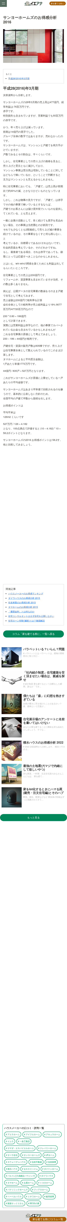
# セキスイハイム (30, 1168)
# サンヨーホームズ (31, 1155)
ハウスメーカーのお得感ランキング (25, 593)
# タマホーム (12, 1182)
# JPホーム (49, 1155)
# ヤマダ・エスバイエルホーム (20, 1148)
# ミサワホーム (33, 1196)
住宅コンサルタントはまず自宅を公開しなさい (31, 616)
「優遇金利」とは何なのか (21, 611)
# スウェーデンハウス (16, 1161)
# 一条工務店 (24, 1141)
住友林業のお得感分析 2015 (22, 602)
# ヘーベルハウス (14, 1196)
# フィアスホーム (40, 1189)
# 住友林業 (51, 1161)
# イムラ (10, 1141)
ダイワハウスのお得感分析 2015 (24, 598)
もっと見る (33, 817)
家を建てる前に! (57, 3)
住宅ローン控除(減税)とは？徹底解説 (26, 620)
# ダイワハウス (46, 1175)
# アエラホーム (13, 1134)
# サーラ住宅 (12, 1155)
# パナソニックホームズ (17, 1189)
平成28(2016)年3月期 (18, 78)
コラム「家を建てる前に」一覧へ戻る (33, 634)
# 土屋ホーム (28, 1182)
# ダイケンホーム (50, 1168)
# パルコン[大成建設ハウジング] (20, 1175)
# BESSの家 (33, 1203)
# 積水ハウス (12, 1168)
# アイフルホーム (32, 1134)
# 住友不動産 (36, 1161)
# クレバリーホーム (47, 1148)
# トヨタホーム (45, 1182)
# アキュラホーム (52, 1134)
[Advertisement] (33, 480)
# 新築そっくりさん (15, 1203)
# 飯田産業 (49, 1196)
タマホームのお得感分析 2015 (23, 606)
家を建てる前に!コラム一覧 (48, 1219)
